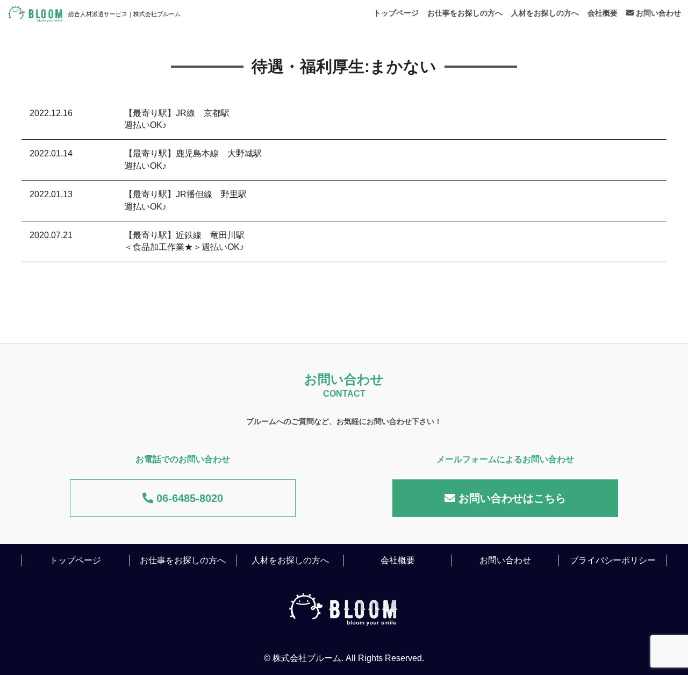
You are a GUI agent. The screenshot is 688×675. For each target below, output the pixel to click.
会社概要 (602, 13)
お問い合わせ (657, 13)
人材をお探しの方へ (545, 13)
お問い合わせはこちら (510, 498)
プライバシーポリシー (613, 560)
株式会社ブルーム (307, 658)
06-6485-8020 (188, 498)
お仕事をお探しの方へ (465, 13)
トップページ (396, 13)
